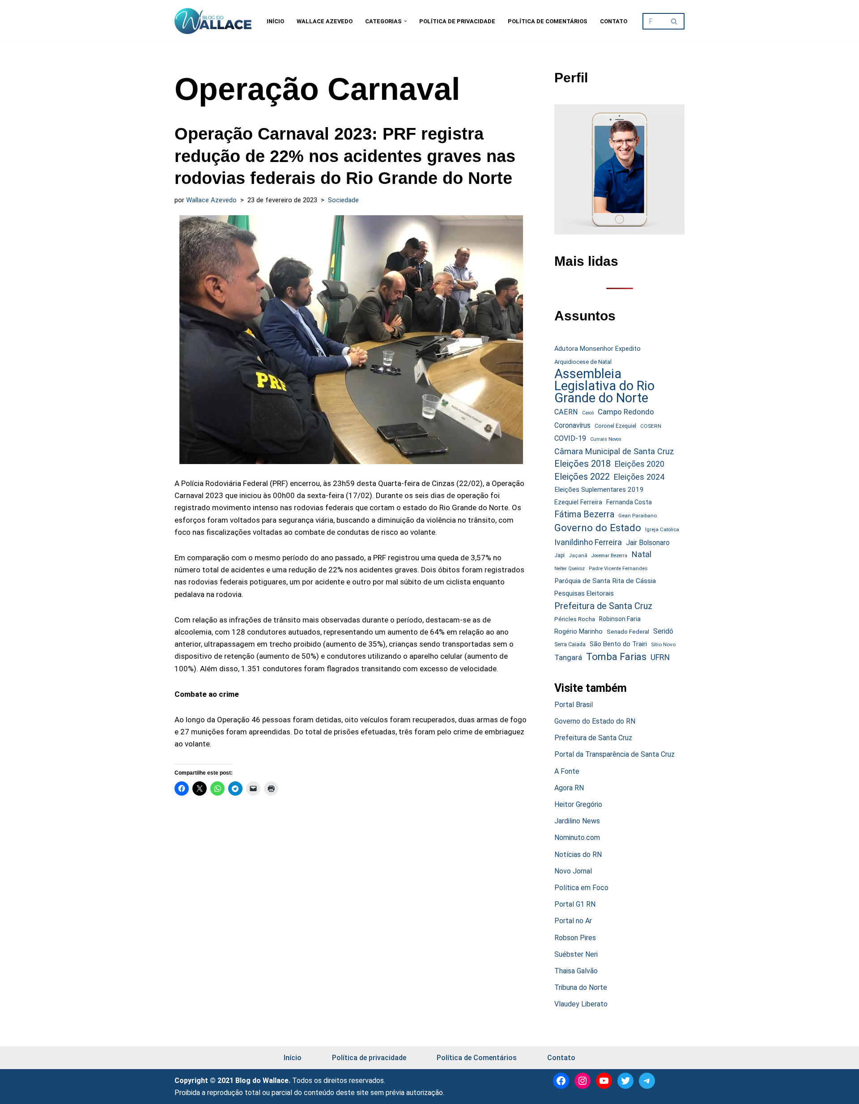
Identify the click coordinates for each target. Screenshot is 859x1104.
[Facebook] (561, 1081)
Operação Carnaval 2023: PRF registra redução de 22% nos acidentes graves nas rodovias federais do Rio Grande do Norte (344, 156)
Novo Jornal (573, 871)
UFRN (660, 657)
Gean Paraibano (637, 515)
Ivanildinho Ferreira (588, 542)
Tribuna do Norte (580, 987)
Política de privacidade (457, 21)
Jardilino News (577, 821)
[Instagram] (582, 1081)
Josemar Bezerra (609, 555)
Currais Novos (605, 439)
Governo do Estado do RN (594, 721)
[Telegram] (647, 1081)
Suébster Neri (576, 954)
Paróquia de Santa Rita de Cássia (605, 581)
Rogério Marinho (578, 631)
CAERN (566, 412)
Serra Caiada (570, 644)
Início (275, 21)
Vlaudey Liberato (581, 1004)
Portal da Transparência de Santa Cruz (614, 754)
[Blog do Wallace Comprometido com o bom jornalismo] (212, 21)
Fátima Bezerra (584, 514)
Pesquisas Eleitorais (584, 593)
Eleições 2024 (639, 477)
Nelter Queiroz (569, 568)
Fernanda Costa (629, 502)
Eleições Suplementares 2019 (599, 490)
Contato (613, 21)
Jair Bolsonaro (648, 542)
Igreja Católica (662, 529)
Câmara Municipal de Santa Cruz (614, 451)
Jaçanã (578, 555)
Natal (641, 554)
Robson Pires (575, 937)
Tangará (568, 657)
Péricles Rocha (574, 618)
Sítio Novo (663, 644)
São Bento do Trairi (618, 644)
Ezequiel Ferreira (578, 502)
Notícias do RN (578, 854)
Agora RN (569, 788)
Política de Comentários (547, 21)
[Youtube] (604, 1081)
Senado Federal (628, 631)
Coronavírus (572, 426)
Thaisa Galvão (576, 971)
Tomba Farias (616, 656)
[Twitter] (625, 1081)
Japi (559, 555)
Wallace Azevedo (325, 21)
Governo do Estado (597, 528)
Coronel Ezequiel (615, 426)
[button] (405, 21)
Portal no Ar (573, 920)
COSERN (650, 426)
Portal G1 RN (574, 904)
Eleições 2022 (582, 477)
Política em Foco (581, 887)
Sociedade (343, 200)
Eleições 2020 (639, 464)
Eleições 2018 (582, 463)
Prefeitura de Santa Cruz (603, 606)
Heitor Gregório (578, 804)
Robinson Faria (620, 618)
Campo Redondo (626, 411)
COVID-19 (570, 438)
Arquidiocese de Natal (583, 361)
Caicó (588, 413)
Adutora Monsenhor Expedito (597, 349)
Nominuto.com (577, 837)
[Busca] (674, 21)
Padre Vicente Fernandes (618, 568)
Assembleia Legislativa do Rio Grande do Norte (604, 386)
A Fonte (566, 771)
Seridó (663, 631)
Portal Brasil (573, 704)
